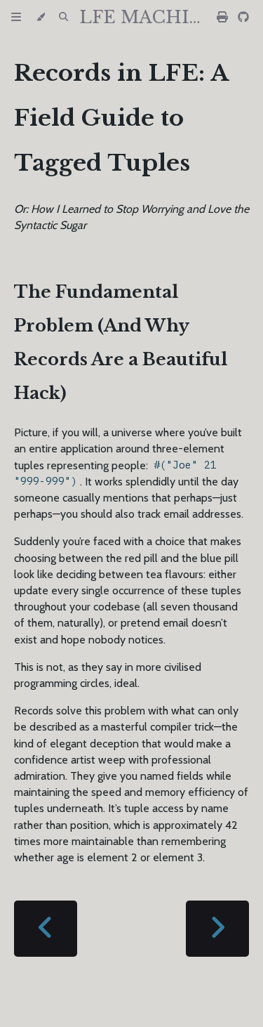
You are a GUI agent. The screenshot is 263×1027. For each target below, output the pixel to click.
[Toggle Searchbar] (63, 17)
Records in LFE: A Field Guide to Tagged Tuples (121, 118)
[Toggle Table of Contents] (16, 17)
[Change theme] (40, 17)
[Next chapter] (217, 929)
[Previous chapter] (45, 929)
